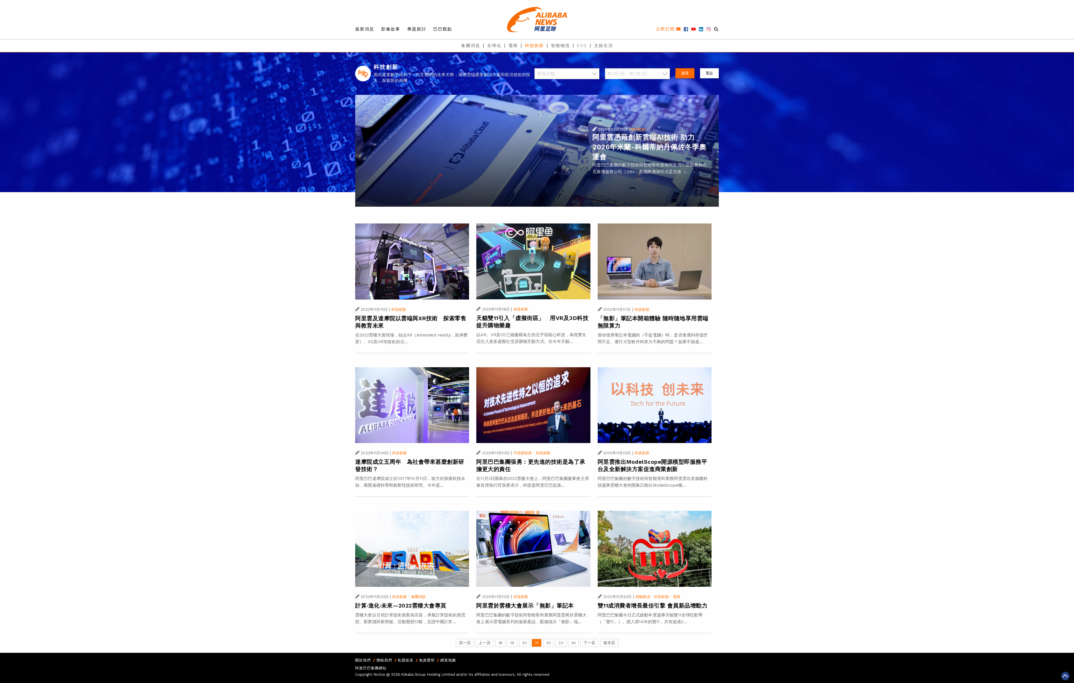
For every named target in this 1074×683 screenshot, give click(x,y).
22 (548, 642)
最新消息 (364, 29)
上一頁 (484, 642)
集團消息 (470, 45)
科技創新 (534, 45)
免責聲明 (427, 660)
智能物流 (560, 45)
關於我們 (363, 660)
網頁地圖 (448, 660)
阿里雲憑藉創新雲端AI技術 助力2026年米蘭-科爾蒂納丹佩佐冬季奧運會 (649, 147)
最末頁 (609, 642)
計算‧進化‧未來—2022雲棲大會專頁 (400, 605)
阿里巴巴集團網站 (371, 668)
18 (500, 642)
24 (573, 642)
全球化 (494, 45)
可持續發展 (523, 453)
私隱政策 (405, 660)
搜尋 (685, 73)
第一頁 (465, 642)
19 (512, 642)
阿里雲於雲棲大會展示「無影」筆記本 (525, 605)
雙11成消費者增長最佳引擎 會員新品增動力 (653, 605)
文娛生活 (603, 45)
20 (524, 642)
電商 (513, 45)
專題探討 (416, 29)
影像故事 (390, 29)
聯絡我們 (384, 660)
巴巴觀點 (442, 29)
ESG (582, 45)
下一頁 (589, 642)
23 (561, 642)
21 (536, 642)
